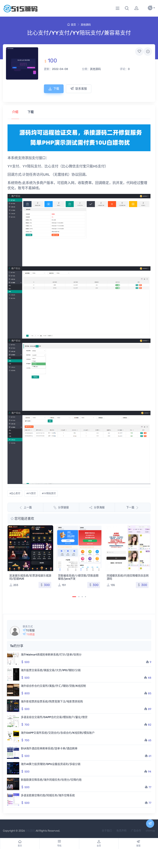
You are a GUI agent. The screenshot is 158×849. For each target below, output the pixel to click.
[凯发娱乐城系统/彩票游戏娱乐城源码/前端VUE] (30, 548)
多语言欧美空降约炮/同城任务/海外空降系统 (48, 795)
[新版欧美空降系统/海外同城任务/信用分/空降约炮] (13, 784)
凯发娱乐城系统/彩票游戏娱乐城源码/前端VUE (30, 577)
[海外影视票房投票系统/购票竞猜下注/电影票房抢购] (13, 706)
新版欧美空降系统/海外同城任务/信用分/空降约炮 (51, 779)
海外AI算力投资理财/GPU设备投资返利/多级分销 (50, 764)
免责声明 (121, 830)
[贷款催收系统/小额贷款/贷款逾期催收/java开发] (79, 548)
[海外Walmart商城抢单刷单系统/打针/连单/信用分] (13, 659)
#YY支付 (31, 493)
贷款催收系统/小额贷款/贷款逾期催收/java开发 (78, 577)
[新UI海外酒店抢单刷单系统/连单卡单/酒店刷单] (13, 752)
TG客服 (30, 630)
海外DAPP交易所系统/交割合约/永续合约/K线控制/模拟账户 (58, 732)
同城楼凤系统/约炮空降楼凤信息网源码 (128, 577)
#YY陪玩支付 (49, 493)
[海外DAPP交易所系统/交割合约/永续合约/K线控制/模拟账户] (13, 737)
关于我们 (107, 830)
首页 (73, 24)
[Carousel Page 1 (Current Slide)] (74, 596)
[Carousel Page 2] (78, 596)
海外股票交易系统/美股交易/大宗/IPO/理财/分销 (51, 670)
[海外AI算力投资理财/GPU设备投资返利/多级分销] (13, 768)
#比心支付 (14, 493)
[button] (126, 8)
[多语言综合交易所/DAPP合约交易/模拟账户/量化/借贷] (13, 721)
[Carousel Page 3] (82, 596)
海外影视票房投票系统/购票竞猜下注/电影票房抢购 (52, 701)
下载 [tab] (31, 112)
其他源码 (86, 24)
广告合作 (136, 830)
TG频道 (30, 634)
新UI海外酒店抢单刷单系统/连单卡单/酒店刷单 (49, 748)
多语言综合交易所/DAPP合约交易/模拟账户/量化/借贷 (54, 717)
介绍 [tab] (15, 112)
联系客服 (81, 88)
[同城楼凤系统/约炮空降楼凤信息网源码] (127, 548)
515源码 (30, 830)
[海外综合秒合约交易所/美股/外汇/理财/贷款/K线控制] (13, 690)
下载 (56, 88)
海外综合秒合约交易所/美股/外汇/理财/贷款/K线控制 (53, 686)
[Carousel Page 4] (85, 596)
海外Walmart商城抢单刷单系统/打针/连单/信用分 (51, 654)
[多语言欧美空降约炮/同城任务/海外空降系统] (13, 799)
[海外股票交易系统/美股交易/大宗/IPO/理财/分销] (13, 674)
